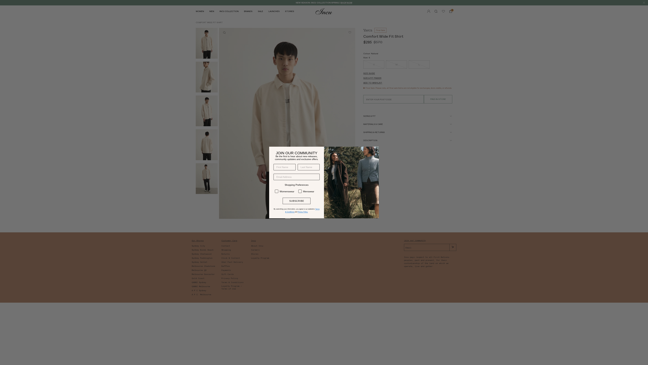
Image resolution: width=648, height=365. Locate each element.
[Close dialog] (375, 149)
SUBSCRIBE (296, 201)
